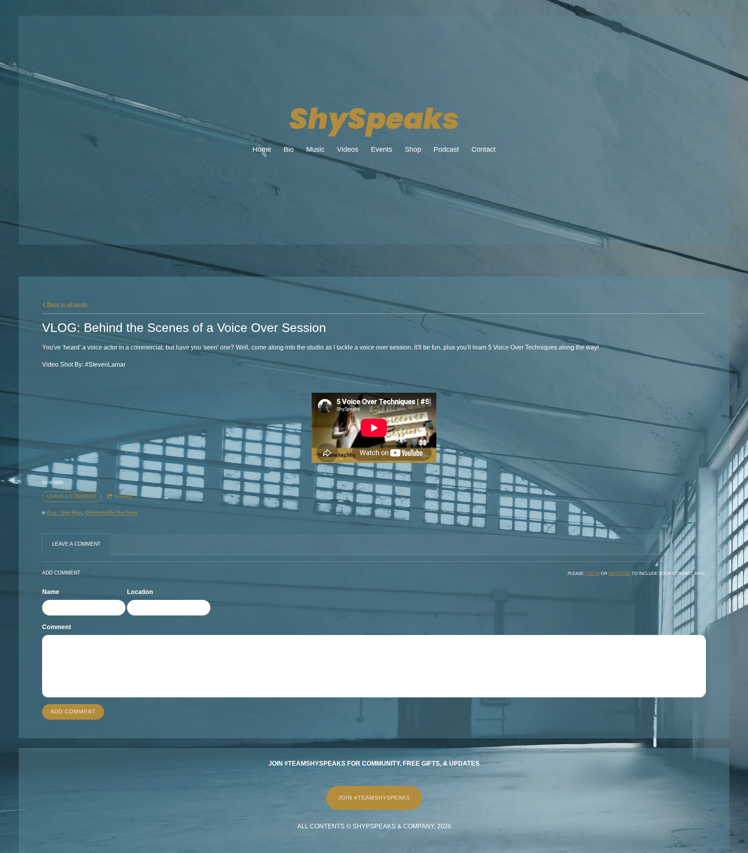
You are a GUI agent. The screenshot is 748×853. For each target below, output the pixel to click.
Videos (347, 149)
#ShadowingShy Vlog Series (111, 512)
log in (592, 573)
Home (261, 149)
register (619, 573)
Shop (413, 149)
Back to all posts (66, 304)
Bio (289, 149)
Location (140, 592)
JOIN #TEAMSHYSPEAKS (374, 797)
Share (124, 496)
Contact (483, 149)
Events (381, 149)
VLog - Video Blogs (64, 512)
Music (315, 149)
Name (50, 592)
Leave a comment (72, 496)
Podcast (446, 149)
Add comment (73, 711)
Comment (56, 627)
